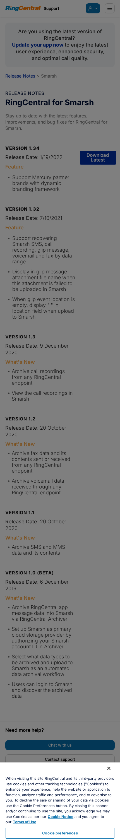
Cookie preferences (60, 833)
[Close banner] (109, 768)
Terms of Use (24, 822)
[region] (60, 801)
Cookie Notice (60, 816)
